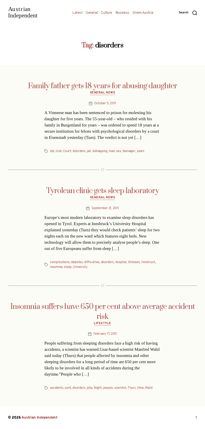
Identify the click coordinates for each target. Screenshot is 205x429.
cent (68, 388)
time (140, 388)
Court (67, 151)
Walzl (149, 388)
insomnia (56, 267)
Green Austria (143, 13)
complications (60, 262)
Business (122, 13)
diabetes (77, 262)
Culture (106, 13)
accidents (56, 388)
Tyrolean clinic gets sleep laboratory (102, 191)
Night (98, 388)
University (80, 267)
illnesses (134, 262)
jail (89, 151)
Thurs (132, 388)
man (112, 151)
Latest (77, 13)
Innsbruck (148, 262)
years (140, 151)
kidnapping (99, 151)
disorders (79, 151)
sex (118, 151)
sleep (67, 267)
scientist (120, 388)
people (108, 388)
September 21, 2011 (105, 208)
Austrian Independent (39, 417)
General (92, 13)
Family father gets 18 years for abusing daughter (102, 86)
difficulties (91, 262)
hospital (121, 262)
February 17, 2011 (105, 334)
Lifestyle (102, 323)
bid (52, 151)
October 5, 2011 (105, 103)
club (59, 151)
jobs (89, 388)
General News (102, 93)
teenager (129, 151)
